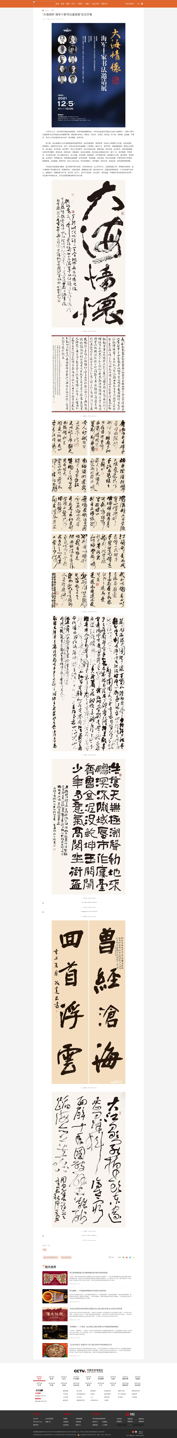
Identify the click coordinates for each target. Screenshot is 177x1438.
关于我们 (119, 1419)
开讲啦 (92, 1394)
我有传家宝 (107, 1394)
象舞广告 (48, 1421)
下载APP (104, 4)
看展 (67, 4)
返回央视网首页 (52, 1257)
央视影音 (65, 1421)
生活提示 (120, 1397)
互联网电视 (79, 1418)
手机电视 (78, 1421)
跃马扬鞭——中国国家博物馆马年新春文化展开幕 (87, 1291)
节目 (73, 4)
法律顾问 (104, 1421)
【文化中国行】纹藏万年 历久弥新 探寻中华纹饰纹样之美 (90, 1345)
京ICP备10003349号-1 (71, 1434)
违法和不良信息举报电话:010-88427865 (95, 1431)
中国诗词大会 (94, 1400)
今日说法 (65, 1394)
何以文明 (95, 4)
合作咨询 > (130, 1425)
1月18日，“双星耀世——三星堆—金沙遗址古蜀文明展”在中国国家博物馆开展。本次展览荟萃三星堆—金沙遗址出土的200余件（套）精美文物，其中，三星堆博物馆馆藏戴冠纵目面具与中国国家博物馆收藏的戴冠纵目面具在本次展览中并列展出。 (100, 1332)
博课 (80, 4)
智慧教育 (141, 1421)
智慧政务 (130, 1421)
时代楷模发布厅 (81, 1394)
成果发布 (141, 1419)
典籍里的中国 (80, 1400)
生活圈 (106, 1400)
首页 (57, 4)
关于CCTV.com (37, 1421)
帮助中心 (78, 1425)
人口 (91, 1397)
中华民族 (134, 1397)
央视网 (47, 10)
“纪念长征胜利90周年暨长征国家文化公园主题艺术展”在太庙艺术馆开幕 (95, 1309)
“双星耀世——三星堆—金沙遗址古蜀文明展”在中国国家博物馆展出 (94, 1327)
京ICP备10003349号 (60, 1434)
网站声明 (35, 1425)
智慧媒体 (119, 1421)
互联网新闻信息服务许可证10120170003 (43, 1431)
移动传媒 (65, 1425)
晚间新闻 (93, 1391)
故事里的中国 (136, 1391)
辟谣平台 (95, 1421)
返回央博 (67, 1257)
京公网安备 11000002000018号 (88, 1434)
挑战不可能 (121, 1391)
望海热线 (95, 1425)
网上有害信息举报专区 (99, 1418)
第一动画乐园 (122, 1394)
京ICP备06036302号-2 (48, 1434)
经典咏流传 (107, 1391)
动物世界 (134, 1394)
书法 (44, 1249)
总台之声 (35, 1418)
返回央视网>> (130, 4)
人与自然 (65, 1397)
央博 (52, 10)
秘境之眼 (65, 1400)
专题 (87, 4)
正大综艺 (79, 1397)
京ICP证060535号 (37, 1434)
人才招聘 (104, 1425)
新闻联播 (65, 1391)
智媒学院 (130, 1419)
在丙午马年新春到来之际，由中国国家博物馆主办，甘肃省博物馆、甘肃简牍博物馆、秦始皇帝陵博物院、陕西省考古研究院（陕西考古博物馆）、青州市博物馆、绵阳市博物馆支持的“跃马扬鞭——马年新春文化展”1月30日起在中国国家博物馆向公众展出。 (100, 1296)
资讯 (62, 4)
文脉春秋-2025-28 (40, 1396)
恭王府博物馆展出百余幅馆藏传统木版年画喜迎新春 (88, 1273)
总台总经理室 (49, 1418)
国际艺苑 (106, 1397)
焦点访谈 (79, 1391)
